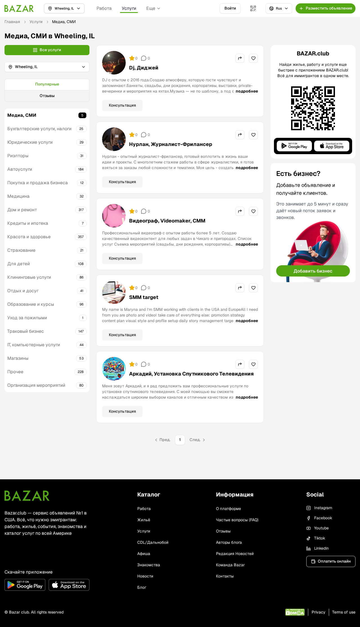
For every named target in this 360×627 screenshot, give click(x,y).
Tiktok (319, 538)
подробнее (247, 91)
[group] (46, 90)
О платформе (228, 508)
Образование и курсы (30, 304)
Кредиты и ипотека (27, 223)
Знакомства (148, 564)
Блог (141, 587)
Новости (145, 576)
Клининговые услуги (29, 277)
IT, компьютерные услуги (33, 345)
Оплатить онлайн (334, 561)
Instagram (323, 507)
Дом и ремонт (22, 210)
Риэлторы (17, 156)
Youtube (321, 528)
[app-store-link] (69, 585)
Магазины (17, 358)
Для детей (18, 264)
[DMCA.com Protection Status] (295, 612)
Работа (104, 8)
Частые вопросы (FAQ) (237, 519)
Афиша (143, 553)
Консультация (122, 105)
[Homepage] (19, 8)
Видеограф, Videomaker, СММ (167, 220)
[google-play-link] (24, 585)
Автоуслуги (19, 169)
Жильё (143, 519)
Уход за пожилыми (27, 318)
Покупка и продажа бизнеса (37, 183)
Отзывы (47, 95)
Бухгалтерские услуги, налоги (39, 129)
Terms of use (344, 612)
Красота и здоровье (29, 237)
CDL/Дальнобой (152, 542)
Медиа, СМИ (21, 115)
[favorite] (253, 58)
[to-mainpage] (27, 496)
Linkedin (321, 548)
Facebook (323, 517)
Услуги (129, 8)
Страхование (21, 250)
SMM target (143, 297)
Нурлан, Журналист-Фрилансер (170, 144)
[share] (239, 58)
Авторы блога (229, 542)
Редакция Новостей (235, 553)
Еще (150, 8)
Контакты (225, 576)
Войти (230, 8)
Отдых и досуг (23, 291)
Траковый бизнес (25, 331)
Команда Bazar (230, 564)
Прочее (15, 372)
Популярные (47, 84)
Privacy (318, 612)
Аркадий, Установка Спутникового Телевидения (191, 373)
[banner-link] (313, 222)
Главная (12, 21)
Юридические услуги (30, 142)
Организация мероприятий (36, 385)
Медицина (18, 196)
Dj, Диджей (143, 67)
